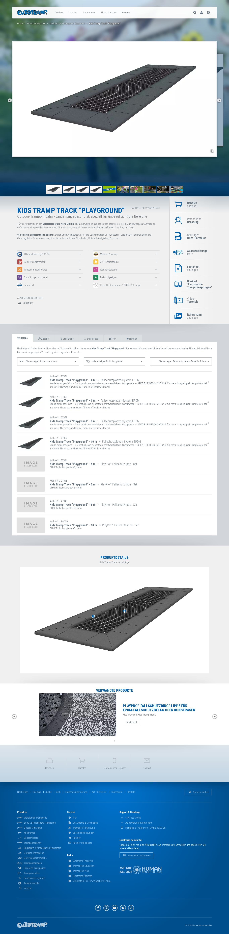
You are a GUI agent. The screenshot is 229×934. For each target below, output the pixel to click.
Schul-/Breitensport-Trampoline (40, 822)
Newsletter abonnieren (139, 855)
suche (48, 792)
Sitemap (37, 792)
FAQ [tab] (113, 338)
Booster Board (31, 837)
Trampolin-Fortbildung (83, 827)
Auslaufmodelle (32, 883)
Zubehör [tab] (45, 338)
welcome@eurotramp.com (138, 822)
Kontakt (126, 12)
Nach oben (22, 792)
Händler (82, 768)
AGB (58, 792)
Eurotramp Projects (82, 875)
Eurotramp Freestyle (82, 860)
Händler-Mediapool (82, 842)
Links (70, 855)
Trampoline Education (83, 865)
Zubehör (28, 888)
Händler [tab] (133, 338)
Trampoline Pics (80, 870)
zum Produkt (132, 722)
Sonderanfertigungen (34, 878)
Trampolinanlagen (33, 863)
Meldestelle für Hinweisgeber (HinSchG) (92, 880)
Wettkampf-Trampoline (35, 817)
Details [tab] (24, 337)
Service (73, 12)
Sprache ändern (201, 792)
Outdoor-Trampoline (34, 852)
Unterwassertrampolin (35, 857)
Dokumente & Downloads (85, 822)
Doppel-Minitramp (33, 827)
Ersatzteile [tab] (68, 338)
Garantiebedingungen (83, 832)
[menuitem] (59, 12)
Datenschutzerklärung (76, 792)
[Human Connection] (140, 870)
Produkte (59, 12)
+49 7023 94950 (133, 817)
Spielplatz (27, 302)
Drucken (49, 768)
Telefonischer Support (114, 768)
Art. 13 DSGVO (99, 792)
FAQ (74, 817)
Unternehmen (89, 12)
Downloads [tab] (92, 338)
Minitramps (29, 832)
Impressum (117, 792)
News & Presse (109, 12)
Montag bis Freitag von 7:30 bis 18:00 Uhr (145, 827)
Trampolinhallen (32, 873)
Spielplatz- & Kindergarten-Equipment (42, 847)
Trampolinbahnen (32, 842)
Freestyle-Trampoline (34, 868)
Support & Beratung (130, 812)
